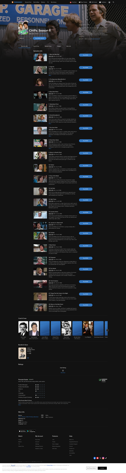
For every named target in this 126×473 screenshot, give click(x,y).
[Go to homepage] (17, 2)
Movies (20, 441)
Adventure (36, 416)
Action (19, 416)
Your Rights (28, 466)
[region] (63, 468)
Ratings (59, 46)
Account (37, 441)
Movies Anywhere (56, 446)
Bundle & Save (48, 46)
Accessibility (72, 453)
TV (19, 444)
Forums (71, 446)
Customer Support (73, 444)
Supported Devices (73, 441)
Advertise (71, 450)
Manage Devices (39, 446)
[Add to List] (28, 358)
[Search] (113, 2)
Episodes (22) (24, 46)
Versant (13, 465)
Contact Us (71, 448)
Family (53, 441)
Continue (102, 468)
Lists (53, 439)
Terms (29, 465)
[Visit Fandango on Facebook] (94, 458)
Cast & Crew (36, 46)
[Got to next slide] (107, 330)
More (50, 75)
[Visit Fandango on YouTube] (97, 458)
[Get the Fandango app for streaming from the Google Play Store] (31, 431)
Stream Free (21, 446)
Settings (37, 444)
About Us (71, 439)
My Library (37, 439)
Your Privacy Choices (91, 468)
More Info (68, 46)
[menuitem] (93, 2)
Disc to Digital (55, 444)
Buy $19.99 (40, 38)
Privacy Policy (50, 465)
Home (19, 439)
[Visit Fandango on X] (100, 458)
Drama (23, 416)
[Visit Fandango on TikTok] (106, 458)
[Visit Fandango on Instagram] (103, 458)
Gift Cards (54, 448)
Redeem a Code (39, 448)
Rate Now (63, 372)
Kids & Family (29, 416)
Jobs (70, 455)
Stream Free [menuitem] (28, 2)
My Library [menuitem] (53, 2)
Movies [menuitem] (43, 2)
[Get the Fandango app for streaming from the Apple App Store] (22, 431)
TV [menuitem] (48, 2)
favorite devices (95, 39)
